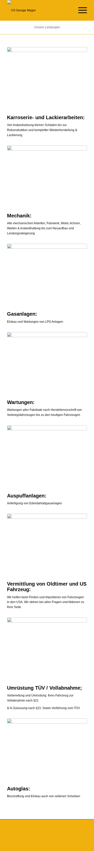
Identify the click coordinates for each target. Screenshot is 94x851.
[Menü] (80, 10)
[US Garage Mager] (39, 10)
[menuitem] (80, 10)
